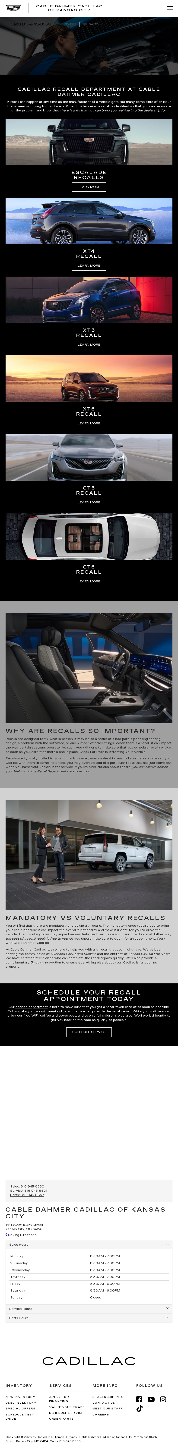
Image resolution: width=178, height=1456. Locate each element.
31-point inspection (46, 962)
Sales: (27, 1186)
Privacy (71, 1437)
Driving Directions (21, 1235)
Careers (100, 1414)
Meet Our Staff (107, 1408)
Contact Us (103, 1402)
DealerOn (43, 1437)
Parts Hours (19, 1318)
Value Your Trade (67, 1407)
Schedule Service (89, 1032)
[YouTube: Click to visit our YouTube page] (153, 1399)
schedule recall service (152, 747)
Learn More (89, 187)
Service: (28, 1191)
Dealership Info (108, 1397)
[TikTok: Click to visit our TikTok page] (142, 1408)
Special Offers (21, 1408)
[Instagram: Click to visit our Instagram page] (165, 1399)
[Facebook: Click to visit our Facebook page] (141, 1399)
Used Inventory (21, 1402)
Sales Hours (19, 1245)
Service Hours (20, 1309)
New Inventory (20, 1397)
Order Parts (61, 1418)
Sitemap (58, 1437)
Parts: (27, 1195)
